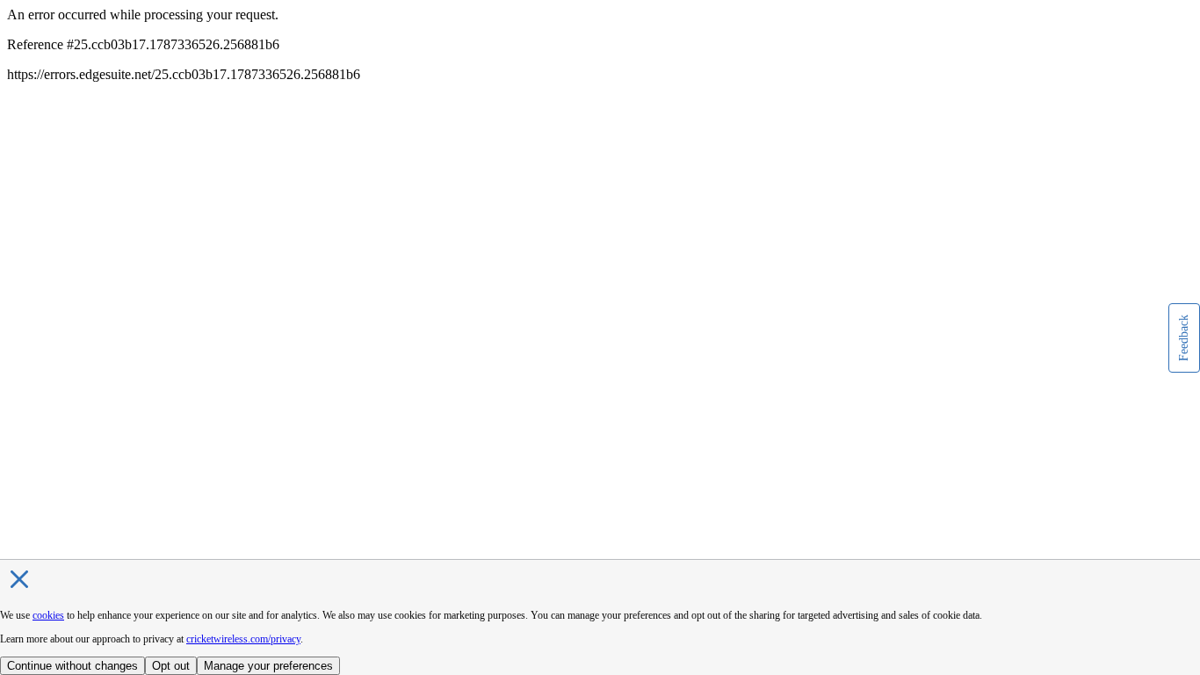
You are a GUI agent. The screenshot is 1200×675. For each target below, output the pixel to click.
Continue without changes (72, 665)
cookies (48, 615)
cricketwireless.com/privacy (243, 639)
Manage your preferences (268, 665)
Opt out (171, 665)
